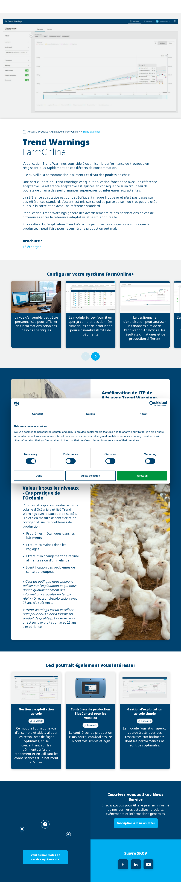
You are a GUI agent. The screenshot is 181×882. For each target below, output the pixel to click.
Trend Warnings (92, 131)
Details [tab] (90, 413)
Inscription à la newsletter (136, 823)
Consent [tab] (37, 413)
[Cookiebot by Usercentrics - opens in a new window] (151, 403)
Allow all (142, 475)
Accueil (32, 131)
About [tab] (143, 413)
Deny (39, 475)
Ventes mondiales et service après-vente (45, 857)
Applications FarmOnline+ (65, 131)
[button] (68, 835)
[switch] (71, 461)
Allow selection (90, 475)
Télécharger (32, 247)
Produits (43, 131)
